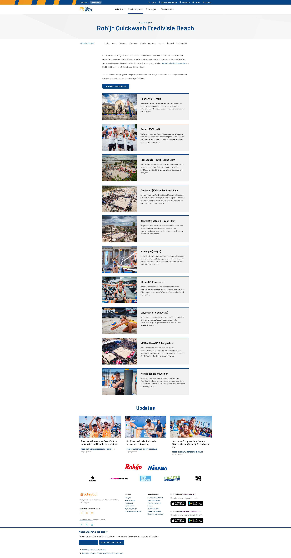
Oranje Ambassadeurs (155, 514)
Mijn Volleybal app (131, 509)
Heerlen (106, 43)
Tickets (150, 506)
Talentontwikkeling (154, 503)
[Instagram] (92, 513)
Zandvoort (134, 43)
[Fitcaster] (172, 478)
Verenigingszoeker (154, 500)
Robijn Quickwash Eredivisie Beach (96, 449)
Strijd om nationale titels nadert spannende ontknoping (142, 442)
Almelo (143, 43)
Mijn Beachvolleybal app (133, 511)
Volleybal (119, 9)
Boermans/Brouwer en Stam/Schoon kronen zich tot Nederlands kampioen (99, 442)
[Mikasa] (158, 467)
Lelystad (170, 43)
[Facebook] (82, 513)
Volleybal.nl (96, 2)
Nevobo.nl (84, 2)
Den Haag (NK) (181, 43)
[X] (87, 513)
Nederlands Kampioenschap (174, 63)
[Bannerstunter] (119, 478)
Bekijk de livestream (116, 86)
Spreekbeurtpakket (154, 511)
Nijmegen (123, 43)
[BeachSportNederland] (145, 478)
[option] (93, 478)
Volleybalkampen (153, 509)
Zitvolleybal (151, 9)
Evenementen (167, 9)
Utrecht (161, 43)
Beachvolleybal (134, 9)
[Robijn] (134, 467)
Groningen (152, 43)
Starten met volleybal (155, 498)
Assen (114, 43)
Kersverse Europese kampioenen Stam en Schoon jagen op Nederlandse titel (190, 444)
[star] (93, 478)
